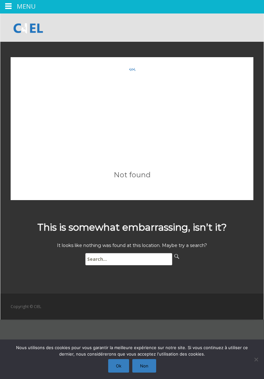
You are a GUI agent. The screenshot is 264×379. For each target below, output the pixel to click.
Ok (118, 365)
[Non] (256, 359)
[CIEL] (25, 26)
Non (144, 365)
